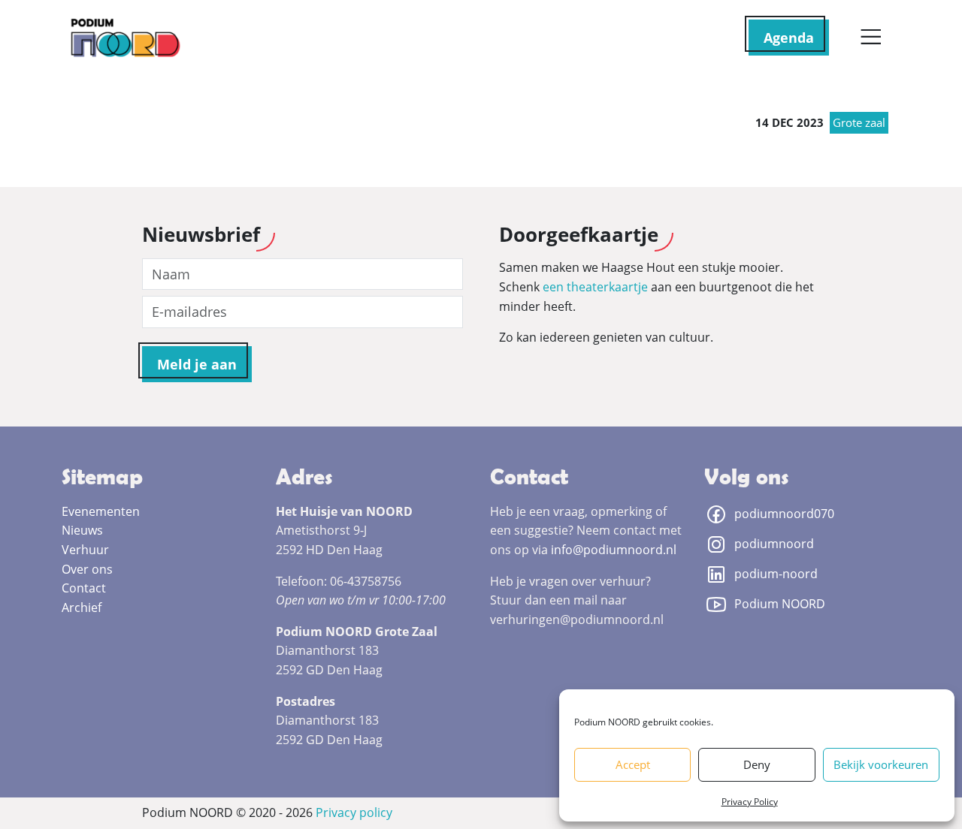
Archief (81, 607)
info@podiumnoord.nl (613, 549)
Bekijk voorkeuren (880, 764)
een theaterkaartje (595, 287)
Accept (633, 764)
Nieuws (82, 530)
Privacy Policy (750, 801)
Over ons (87, 569)
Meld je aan (197, 364)
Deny (756, 764)
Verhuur (85, 549)
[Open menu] (870, 37)
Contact (84, 588)
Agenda (789, 38)
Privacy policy (354, 812)
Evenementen (101, 511)
